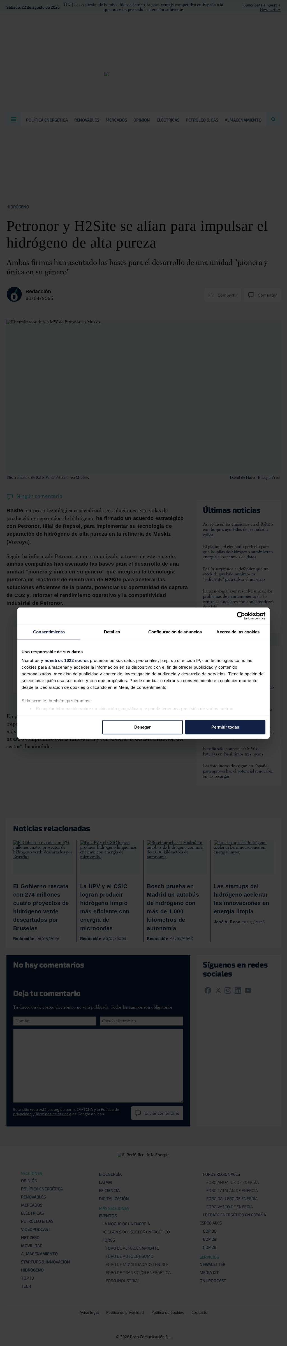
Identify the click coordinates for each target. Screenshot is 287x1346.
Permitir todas (225, 727)
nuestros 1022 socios (67, 660)
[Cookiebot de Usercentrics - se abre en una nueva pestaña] (240, 616)
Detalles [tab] (112, 631)
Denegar (142, 727)
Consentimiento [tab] (48, 631)
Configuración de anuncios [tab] (175, 631)
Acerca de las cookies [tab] (238, 631)
